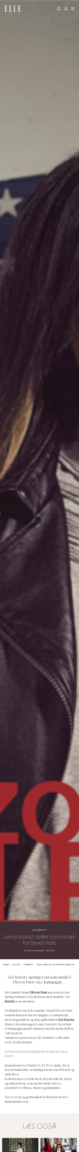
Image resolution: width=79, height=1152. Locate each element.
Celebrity (39, 930)
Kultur (16, 965)
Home (6, 965)
